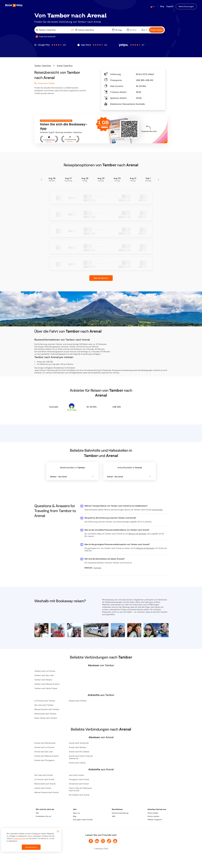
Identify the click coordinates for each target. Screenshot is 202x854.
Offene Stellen (153, 813)
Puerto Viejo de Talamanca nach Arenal (80, 789)
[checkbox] (37, 37)
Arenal (59, 65)
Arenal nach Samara (77, 747)
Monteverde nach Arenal (44, 784)
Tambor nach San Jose (44, 675)
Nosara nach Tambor (78, 701)
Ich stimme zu (31, 847)
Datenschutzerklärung (120, 813)
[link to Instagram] (103, 841)
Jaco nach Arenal (76, 775)
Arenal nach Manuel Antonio (46, 756)
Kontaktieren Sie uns (43, 816)
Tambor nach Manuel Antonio (46, 684)
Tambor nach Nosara (43, 679)
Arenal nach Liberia (77, 763)
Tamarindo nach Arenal (79, 784)
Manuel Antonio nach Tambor (46, 709)
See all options (101, 278)
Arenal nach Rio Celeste (79, 751)
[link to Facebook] (91, 841)
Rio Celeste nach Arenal (79, 795)
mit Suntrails (157, 509)
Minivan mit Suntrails (137, 534)
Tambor (37, 65)
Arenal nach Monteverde (44, 743)
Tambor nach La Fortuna (44, 671)
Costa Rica (46, 65)
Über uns (76, 813)
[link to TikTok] (109, 841)
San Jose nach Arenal (43, 775)
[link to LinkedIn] (97, 841)
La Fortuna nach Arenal (44, 779)
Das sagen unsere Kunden (83, 819)
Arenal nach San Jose (43, 751)
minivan (116, 372)
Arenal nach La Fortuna (44, 747)
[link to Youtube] (115, 841)
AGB (113, 816)
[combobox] (52, 29)
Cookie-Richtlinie (19, 838)
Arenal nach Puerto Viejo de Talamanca (81, 757)
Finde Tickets (156, 30)
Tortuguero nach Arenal (79, 779)
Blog (74, 816)
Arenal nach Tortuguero (44, 760)
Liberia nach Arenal (42, 788)
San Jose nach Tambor (44, 705)
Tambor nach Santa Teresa (45, 688)
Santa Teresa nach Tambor (45, 718)
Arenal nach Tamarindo (79, 743)
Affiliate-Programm (155, 819)
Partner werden (153, 816)
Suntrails (53, 406)
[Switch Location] (72, 30)
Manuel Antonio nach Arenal (46, 792)
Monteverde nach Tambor (45, 713)
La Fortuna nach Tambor (44, 701)
